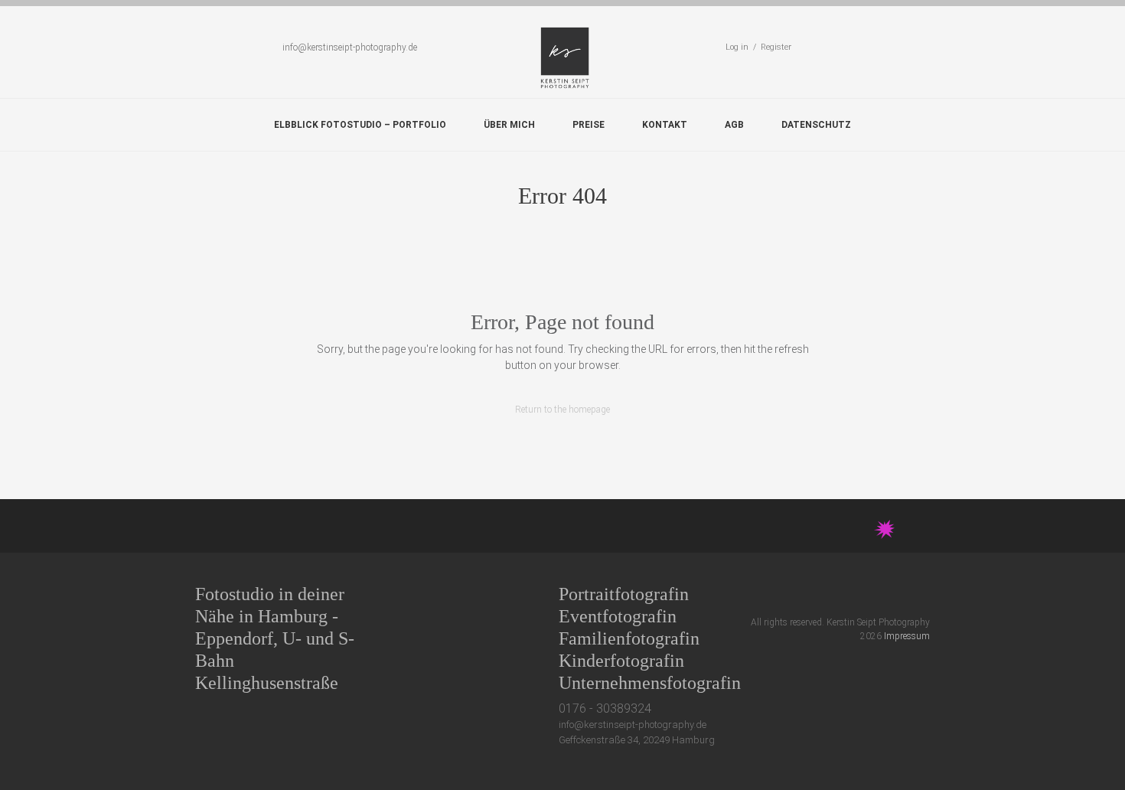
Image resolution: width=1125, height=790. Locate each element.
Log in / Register (758, 47)
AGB (734, 124)
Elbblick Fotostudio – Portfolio (360, 124)
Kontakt (664, 124)
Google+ (866, 593)
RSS (923, 593)
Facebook (838, 593)
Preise (588, 124)
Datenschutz (816, 124)
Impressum (907, 636)
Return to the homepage (562, 409)
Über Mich (509, 124)
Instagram (895, 593)
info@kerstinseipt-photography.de (349, 47)
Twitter (810, 593)
